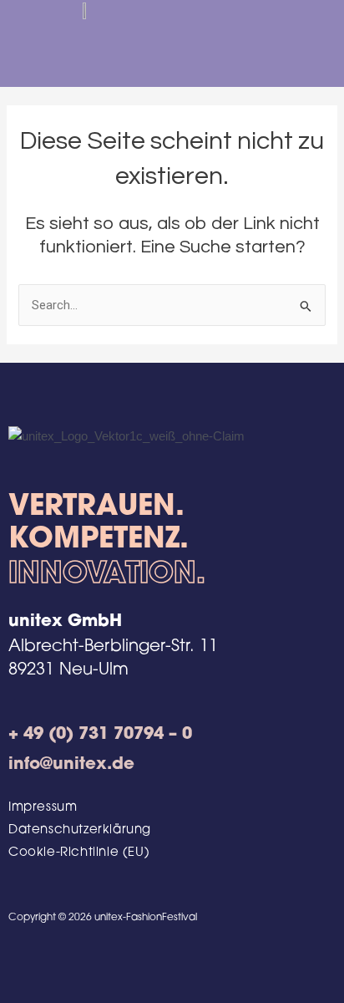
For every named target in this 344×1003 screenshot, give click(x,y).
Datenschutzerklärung (79, 830)
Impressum (42, 808)
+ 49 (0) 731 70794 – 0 (100, 734)
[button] (293, 43)
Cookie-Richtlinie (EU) (78, 853)
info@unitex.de (71, 764)
